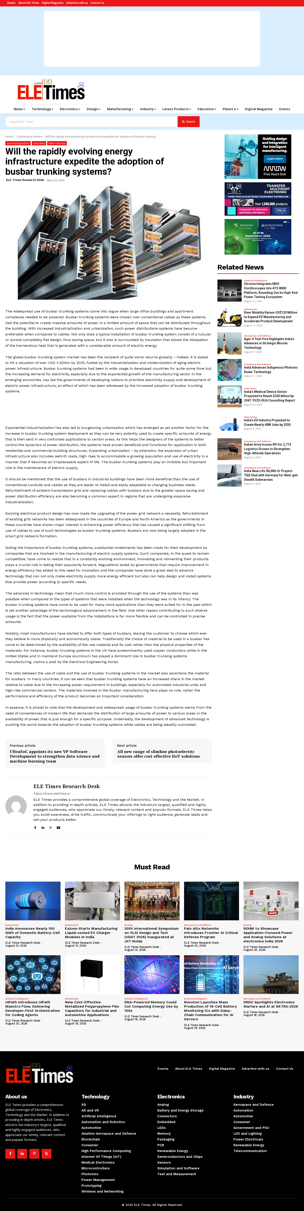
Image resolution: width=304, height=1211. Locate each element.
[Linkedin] (43, 827)
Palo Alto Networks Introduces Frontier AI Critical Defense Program (211, 932)
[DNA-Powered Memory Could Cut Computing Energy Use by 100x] (152, 974)
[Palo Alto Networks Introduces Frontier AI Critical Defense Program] (211, 901)
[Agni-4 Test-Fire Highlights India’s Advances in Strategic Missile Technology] (229, 344)
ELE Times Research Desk (25, 180)
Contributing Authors (29, 136)
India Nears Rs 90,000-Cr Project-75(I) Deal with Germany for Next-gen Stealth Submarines (271, 475)
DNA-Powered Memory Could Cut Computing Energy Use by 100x (151, 1006)
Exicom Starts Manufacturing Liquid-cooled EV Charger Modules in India (91, 932)
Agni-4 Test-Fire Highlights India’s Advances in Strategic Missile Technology (269, 343)
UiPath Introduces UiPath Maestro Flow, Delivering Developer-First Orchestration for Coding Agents (32, 1008)
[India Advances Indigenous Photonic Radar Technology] (229, 370)
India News (39, 143)
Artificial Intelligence (255, 281)
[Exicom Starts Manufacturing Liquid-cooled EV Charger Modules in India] (92, 901)
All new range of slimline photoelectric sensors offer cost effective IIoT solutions (158, 754)
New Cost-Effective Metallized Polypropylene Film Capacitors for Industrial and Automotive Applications (92, 1008)
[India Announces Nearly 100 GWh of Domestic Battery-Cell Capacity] (33, 901)
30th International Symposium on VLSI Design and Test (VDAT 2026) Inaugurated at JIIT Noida (151, 934)
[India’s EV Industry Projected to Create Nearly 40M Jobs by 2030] (229, 423)
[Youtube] (58, 827)
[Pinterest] (34, 1154)
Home (9, 136)
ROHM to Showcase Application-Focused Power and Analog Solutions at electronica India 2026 (268, 934)
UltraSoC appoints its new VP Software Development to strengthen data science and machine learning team (54, 756)
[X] (50, 827)
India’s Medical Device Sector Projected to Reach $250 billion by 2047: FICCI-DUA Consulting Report (269, 396)
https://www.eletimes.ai (51, 793)
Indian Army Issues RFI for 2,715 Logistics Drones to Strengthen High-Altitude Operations (267, 449)
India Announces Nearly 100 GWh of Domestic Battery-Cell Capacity (32, 932)
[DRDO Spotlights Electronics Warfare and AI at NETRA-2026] (271, 974)
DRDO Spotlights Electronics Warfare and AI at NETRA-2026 (270, 1004)
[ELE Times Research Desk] (16, 806)
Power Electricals (57, 143)
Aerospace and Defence (257, 336)
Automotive (250, 309)
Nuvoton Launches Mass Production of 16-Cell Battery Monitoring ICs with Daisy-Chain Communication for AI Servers (210, 1010)
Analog (128, 925)
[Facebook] (35, 827)
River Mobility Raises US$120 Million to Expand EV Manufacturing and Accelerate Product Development (270, 317)
